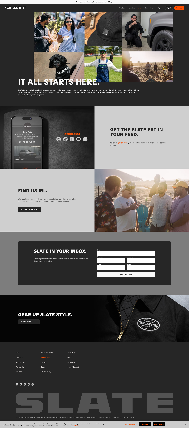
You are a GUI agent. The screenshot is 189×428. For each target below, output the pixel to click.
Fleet (68, 358)
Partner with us (72, 362)
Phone (99, 264)
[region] (94, 424)
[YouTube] (29, 384)
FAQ (17, 353)
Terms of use (71, 353)
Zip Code (129, 264)
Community (45, 358)
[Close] (186, 424)
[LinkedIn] (33, 384)
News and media (47, 353)
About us (19, 372)
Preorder (179, 8)
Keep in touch (20, 362)
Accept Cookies (159, 424)
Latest (140, 8)
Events (43, 362)
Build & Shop (149, 8)
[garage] (159, 8)
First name (100, 257)
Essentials (131, 8)
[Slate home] (15, 8)
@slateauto (122, 143)
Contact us (19, 358)
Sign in (169, 8)
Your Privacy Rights (131, 424)
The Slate (122, 8)
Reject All (145, 424)
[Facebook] (25, 384)
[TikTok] (21, 384)
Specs (43, 367)
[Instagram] (17, 384)
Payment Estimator (73, 367)
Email (98, 250)
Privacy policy (46, 372)
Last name (130, 257)
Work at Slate (20, 367)
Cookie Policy (75, 426)
